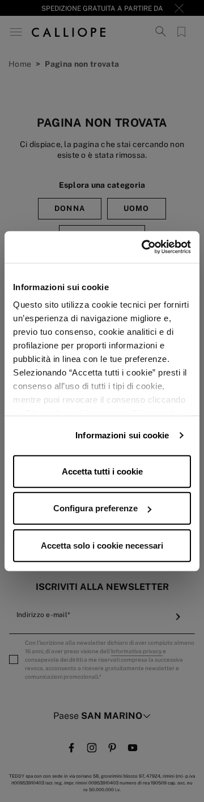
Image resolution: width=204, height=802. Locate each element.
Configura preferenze (95, 508)
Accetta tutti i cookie (102, 471)
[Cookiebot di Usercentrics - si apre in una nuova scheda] (144, 247)
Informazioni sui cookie (122, 435)
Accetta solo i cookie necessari (102, 545)
